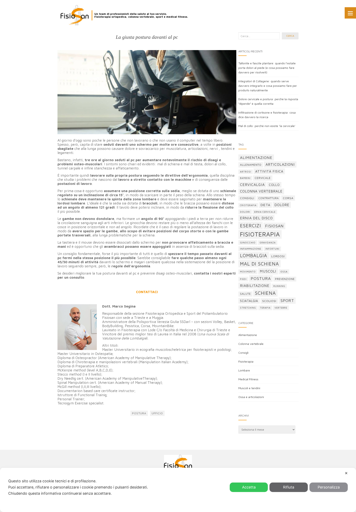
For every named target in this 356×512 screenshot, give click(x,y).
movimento (248, 271)
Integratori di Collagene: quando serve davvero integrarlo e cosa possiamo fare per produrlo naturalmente (267, 85)
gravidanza (268, 242)
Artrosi (245, 171)
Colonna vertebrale (250, 343)
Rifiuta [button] (288, 487)
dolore (281, 205)
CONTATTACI (147, 292)
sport (287, 300)
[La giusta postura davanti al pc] (146, 92)
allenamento (250, 164)
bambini (245, 178)
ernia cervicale (264, 212)
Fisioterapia (245, 361)
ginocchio (247, 242)
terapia (265, 307)
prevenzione (285, 279)
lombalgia (253, 255)
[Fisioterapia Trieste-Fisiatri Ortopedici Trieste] (75, 15)
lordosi (278, 256)
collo (274, 185)
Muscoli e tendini (249, 388)
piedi (243, 279)
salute (245, 293)
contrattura (268, 198)
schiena (265, 293)
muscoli (268, 271)
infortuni (272, 249)
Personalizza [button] (329, 487)
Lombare (244, 370)
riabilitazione (254, 285)
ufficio (157, 413)
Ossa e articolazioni (251, 397)
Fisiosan (274, 225)
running (279, 286)
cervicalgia (252, 184)
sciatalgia (249, 301)
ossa (284, 271)
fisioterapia (260, 234)
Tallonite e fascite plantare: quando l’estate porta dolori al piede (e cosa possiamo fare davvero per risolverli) (267, 67)
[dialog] (178, 490)
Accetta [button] (249, 487)
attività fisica (269, 171)
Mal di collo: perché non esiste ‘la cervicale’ (266, 126)
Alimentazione (247, 335)
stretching (248, 307)
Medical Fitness (248, 379)
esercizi (250, 225)
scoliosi (269, 301)
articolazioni (280, 164)
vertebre (281, 307)
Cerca (290, 35)
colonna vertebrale (261, 191)
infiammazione (250, 248)
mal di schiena (259, 264)
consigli (247, 198)
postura (139, 413)
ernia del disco (256, 218)
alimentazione (256, 157)
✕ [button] (346, 473)
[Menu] (350, 13)
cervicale (263, 178)
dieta (265, 205)
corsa (288, 198)
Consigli (243, 352)
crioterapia (248, 205)
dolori (245, 211)
